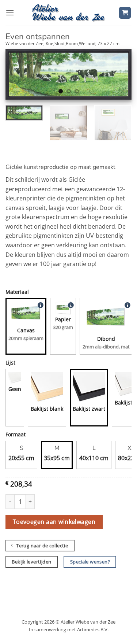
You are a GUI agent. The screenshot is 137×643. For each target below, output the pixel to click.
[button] (9, 13)
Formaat (15, 434)
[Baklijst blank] (47, 388)
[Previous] (17, 76)
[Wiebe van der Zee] (68, 12)
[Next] (119, 76)
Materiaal (17, 291)
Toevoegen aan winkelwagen (54, 522)
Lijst (10, 362)
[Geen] (14, 378)
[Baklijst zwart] (89, 388)
